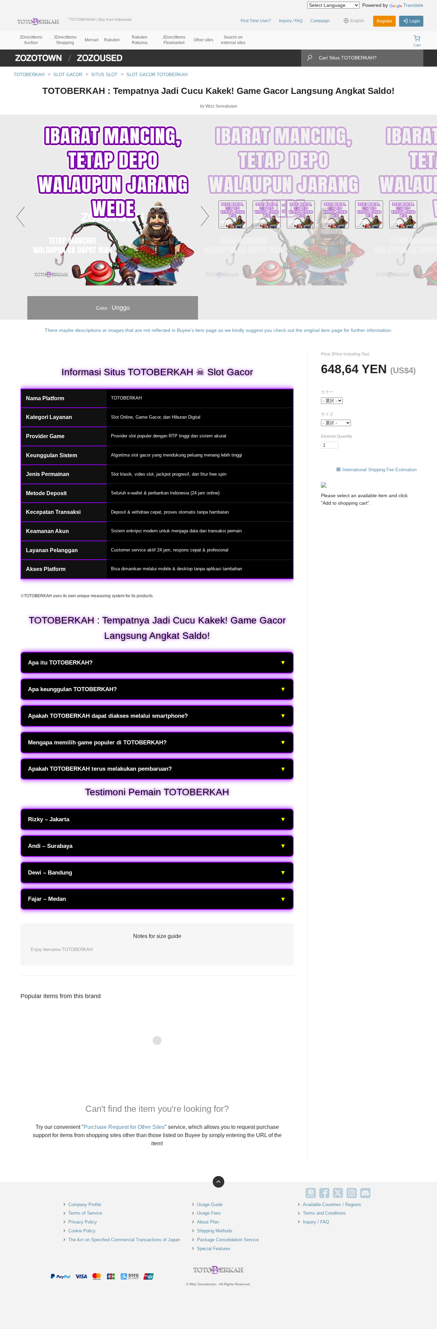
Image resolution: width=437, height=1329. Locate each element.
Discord (365, 1193)
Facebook (324, 1193)
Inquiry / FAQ (290, 20)
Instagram (352, 1193)
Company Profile (84, 1204)
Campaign (320, 20)
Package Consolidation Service (228, 1239)
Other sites (203, 40)
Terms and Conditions (324, 1213)
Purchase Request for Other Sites (124, 1127)
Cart (417, 45)
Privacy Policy (82, 1222)
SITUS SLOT (104, 74)
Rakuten (112, 40)
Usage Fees (209, 1213)
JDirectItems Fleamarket (174, 40)
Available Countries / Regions (332, 1204)
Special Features (213, 1248)
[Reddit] (379, 1193)
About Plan (208, 1222)
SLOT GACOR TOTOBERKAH (156, 74)
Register (384, 21)
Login (414, 21)
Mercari (92, 40)
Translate (413, 5)
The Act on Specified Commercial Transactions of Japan (124, 1239)
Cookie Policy (82, 1230)
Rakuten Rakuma (139, 40)
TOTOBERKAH (29, 74)
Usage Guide (210, 1204)
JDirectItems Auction (30, 40)
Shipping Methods (214, 1230)
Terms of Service (85, 1213)
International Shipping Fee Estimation (379, 469)
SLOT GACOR (67, 74)
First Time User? (256, 20)
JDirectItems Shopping (65, 40)
